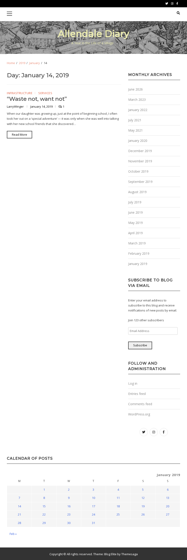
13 (167, 498)
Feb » (13, 534)
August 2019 (137, 192)
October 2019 (138, 171)
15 (44, 506)
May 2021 (135, 130)
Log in (132, 383)
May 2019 (135, 222)
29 (44, 523)
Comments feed (140, 404)
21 (19, 514)
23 (68, 514)
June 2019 (135, 212)
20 (167, 506)
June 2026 (135, 89)
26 (143, 514)
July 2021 (134, 120)
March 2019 (137, 243)
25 (118, 514)
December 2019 (140, 151)
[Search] (178, 13)
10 (93, 498)
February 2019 (138, 253)
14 (19, 506)
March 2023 (137, 99)
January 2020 (137, 140)
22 (44, 514)
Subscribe (140, 345)
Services (45, 93)
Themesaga (129, 554)
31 (93, 523)
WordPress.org (139, 414)
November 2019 (140, 161)
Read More (19, 134)
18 (118, 506)
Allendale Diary (93, 33)
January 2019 (137, 264)
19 (143, 506)
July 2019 (134, 202)
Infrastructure (19, 93)
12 (143, 498)
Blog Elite (110, 554)
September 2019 (140, 181)
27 (167, 514)
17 (93, 506)
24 (93, 514)
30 (68, 523)
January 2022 (137, 110)
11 (118, 498)
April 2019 (135, 233)
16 (68, 506)
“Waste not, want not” (37, 99)
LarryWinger (15, 106)
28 (19, 523)
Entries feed (137, 393)
